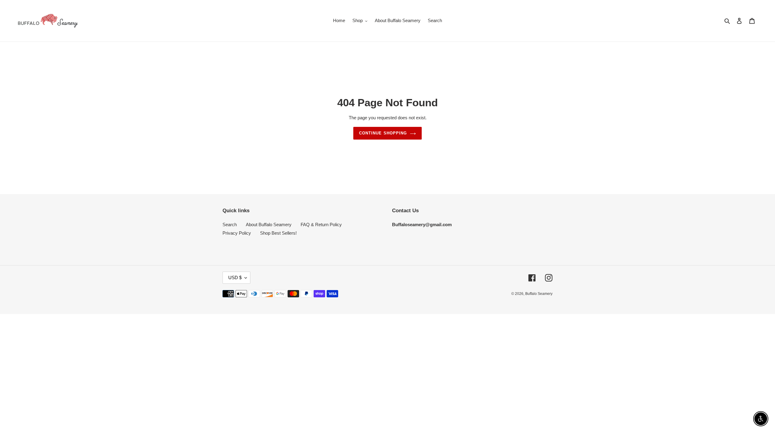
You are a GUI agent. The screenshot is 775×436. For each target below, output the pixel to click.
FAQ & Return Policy (321, 224)
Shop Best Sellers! (278, 233)
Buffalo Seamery (538, 294)
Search (230, 224)
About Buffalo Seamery (269, 224)
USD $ (235, 277)
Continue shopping (383, 133)
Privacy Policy (237, 233)
